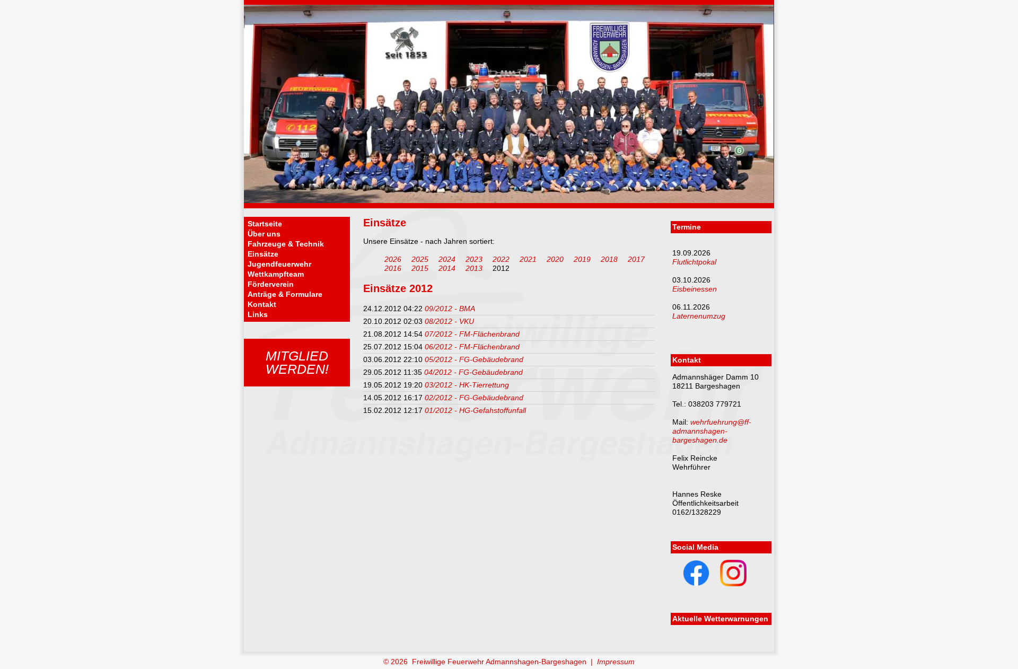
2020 (555, 259)
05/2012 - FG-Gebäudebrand (474, 359)
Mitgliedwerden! (297, 362)
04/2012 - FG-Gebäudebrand (473, 372)
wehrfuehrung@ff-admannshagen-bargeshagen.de (711, 431)
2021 (528, 259)
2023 (474, 259)
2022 (501, 259)
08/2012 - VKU (449, 321)
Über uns (264, 234)
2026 (392, 259)
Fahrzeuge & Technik (286, 244)
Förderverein (271, 284)
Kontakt (262, 304)
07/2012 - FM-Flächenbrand (472, 334)
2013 (474, 268)
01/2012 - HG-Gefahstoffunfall (475, 410)
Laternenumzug (698, 316)
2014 (446, 268)
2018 (609, 259)
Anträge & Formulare (285, 294)
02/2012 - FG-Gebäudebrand (474, 397)
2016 (392, 268)
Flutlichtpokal (694, 262)
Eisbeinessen (694, 289)
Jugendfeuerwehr (279, 264)
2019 (582, 259)
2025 (419, 259)
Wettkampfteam (276, 274)
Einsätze (263, 254)
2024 (446, 259)
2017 (636, 259)
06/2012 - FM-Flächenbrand (472, 346)
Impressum (616, 661)
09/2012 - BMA (450, 308)
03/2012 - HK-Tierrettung (467, 385)
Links (258, 314)
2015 (419, 268)
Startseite (265, 223)
